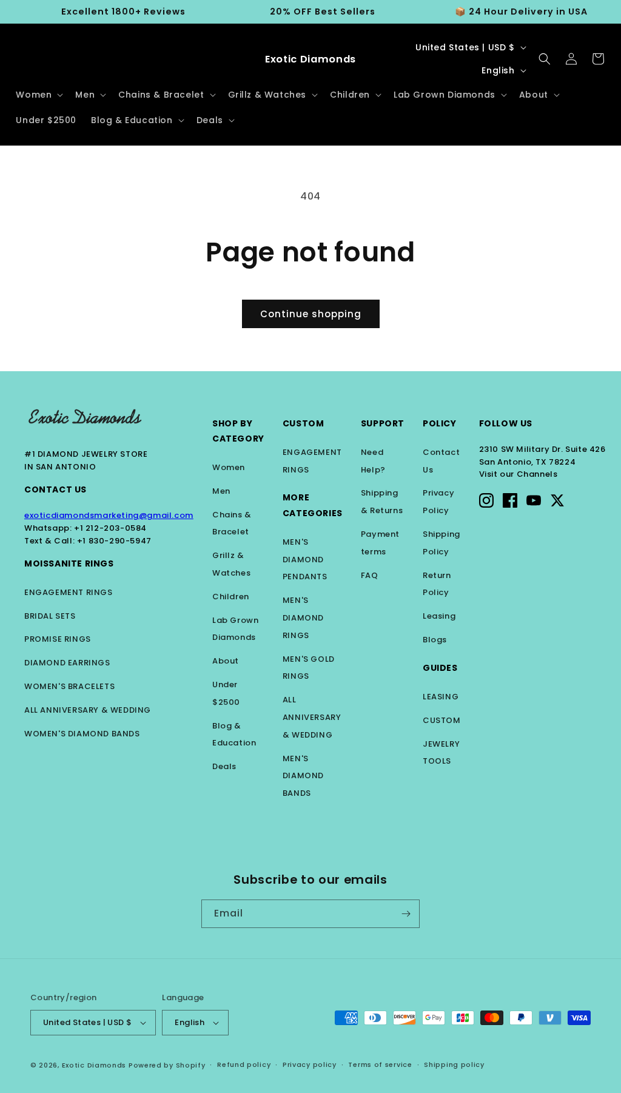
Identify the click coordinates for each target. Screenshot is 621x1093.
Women (228, 467)
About (225, 661)
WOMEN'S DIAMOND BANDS (82, 733)
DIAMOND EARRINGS (67, 662)
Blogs (435, 639)
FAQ (369, 575)
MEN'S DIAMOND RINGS (303, 617)
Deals (224, 766)
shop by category (238, 431)
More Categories (313, 505)
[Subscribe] (405, 914)
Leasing (439, 616)
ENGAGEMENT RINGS (68, 592)
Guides (440, 668)
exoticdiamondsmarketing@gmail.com (108, 515)
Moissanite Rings (69, 563)
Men (221, 491)
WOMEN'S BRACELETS (69, 686)
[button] (38, 94)
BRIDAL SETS (50, 616)
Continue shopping (310, 314)
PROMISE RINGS (57, 639)
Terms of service (380, 1064)
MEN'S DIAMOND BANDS (303, 776)
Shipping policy (454, 1064)
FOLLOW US (505, 423)
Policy (440, 423)
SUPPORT (382, 423)
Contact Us (55, 489)
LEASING (440, 696)
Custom (303, 423)
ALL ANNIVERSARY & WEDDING (87, 710)
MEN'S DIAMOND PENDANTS (305, 559)
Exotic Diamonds (94, 1065)
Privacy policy (310, 1064)
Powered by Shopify (167, 1065)
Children (230, 596)
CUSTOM (442, 720)
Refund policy (243, 1064)
